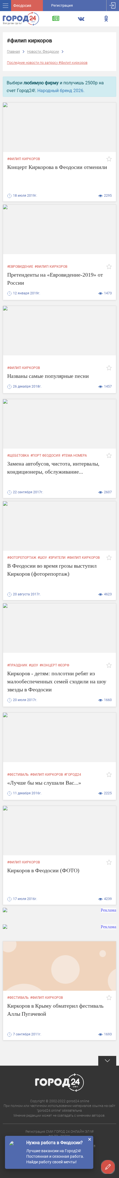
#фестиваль (18, 775)
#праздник (17, 665)
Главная (13, 51)
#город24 (72, 775)
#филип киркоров (23, 159)
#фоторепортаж (21, 558)
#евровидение (20, 267)
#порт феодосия (45, 455)
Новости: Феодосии (43, 51)
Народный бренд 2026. (60, 90)
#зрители (57, 558)
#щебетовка (18, 455)
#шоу (42, 558)
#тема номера (74, 455)
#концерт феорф (54, 665)
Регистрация (62, 5)
